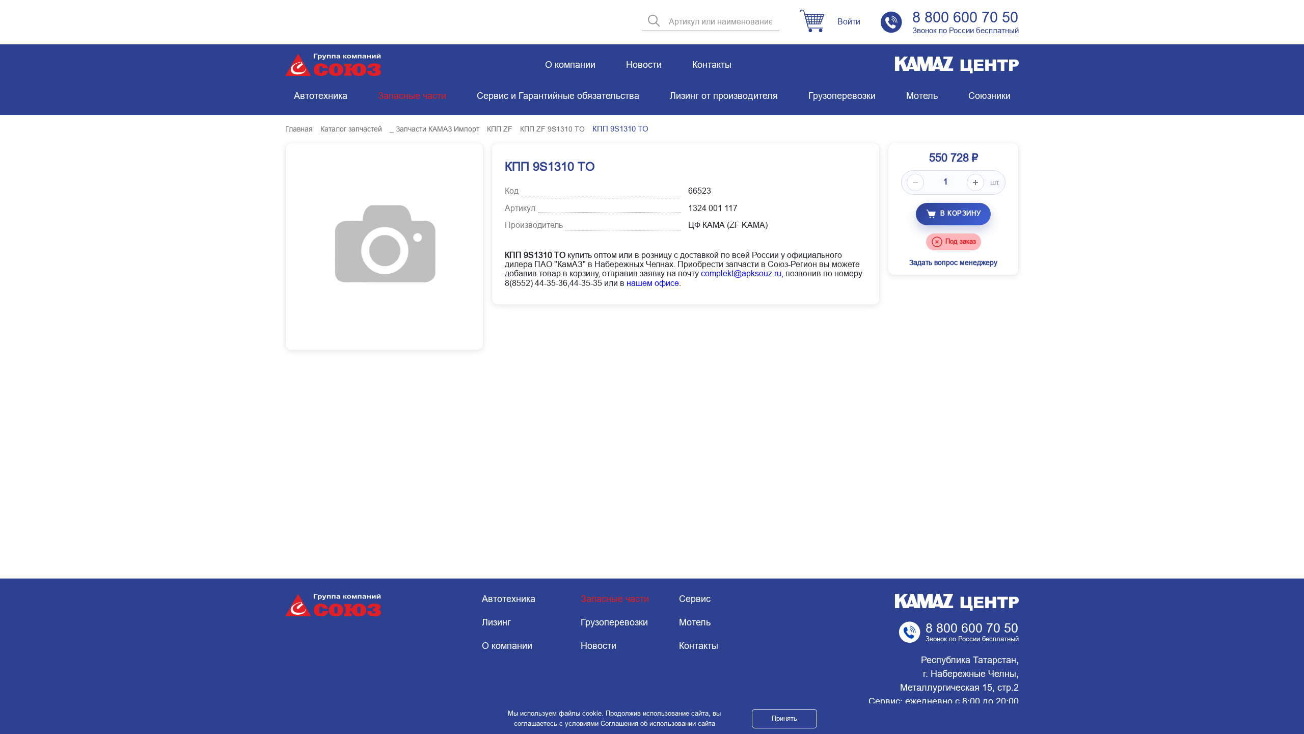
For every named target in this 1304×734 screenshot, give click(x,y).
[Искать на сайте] (654, 21)
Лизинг (496, 622)
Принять (784, 718)
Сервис (695, 599)
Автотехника (320, 96)
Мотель (922, 96)
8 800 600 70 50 (965, 17)
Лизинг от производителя (724, 96)
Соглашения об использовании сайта (658, 723)
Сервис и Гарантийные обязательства (558, 96)
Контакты (711, 65)
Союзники (989, 96)
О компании (570, 65)
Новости (644, 65)
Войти (848, 21)
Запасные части (412, 96)
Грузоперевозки (842, 96)
